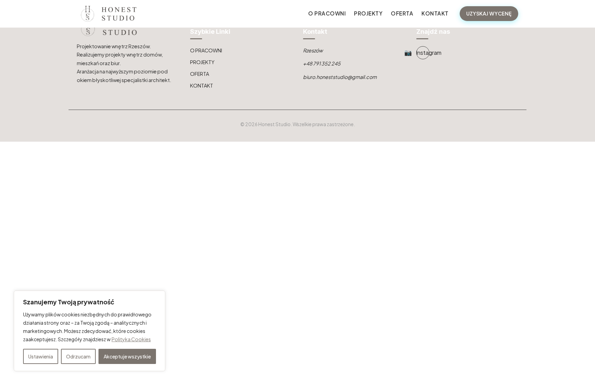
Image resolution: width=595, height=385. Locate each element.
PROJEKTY (368, 13)
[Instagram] (422, 52)
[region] (89, 331)
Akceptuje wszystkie (127, 356)
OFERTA (402, 13)
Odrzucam (78, 356)
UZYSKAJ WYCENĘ (489, 13)
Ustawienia (40, 356)
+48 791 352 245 (322, 63)
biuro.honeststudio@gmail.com (340, 77)
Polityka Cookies (131, 339)
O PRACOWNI (327, 13)
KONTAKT (435, 13)
